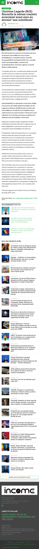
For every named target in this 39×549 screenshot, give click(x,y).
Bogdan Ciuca (14, 23)
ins (25, 514)
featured (12, 514)
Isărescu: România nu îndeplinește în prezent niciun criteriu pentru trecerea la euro (23, 230)
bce (14, 198)
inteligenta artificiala (9, 516)
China (33, 516)
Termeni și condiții (30, 544)
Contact (28, 542)
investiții (9, 519)
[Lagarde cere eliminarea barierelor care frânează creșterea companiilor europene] (5, 210)
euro (31, 198)
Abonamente (20, 542)
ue (21, 514)
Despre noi (10, 542)
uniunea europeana (24, 516)
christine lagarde (22, 198)
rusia (3, 519)
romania (4, 514)
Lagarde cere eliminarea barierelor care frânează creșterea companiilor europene (23, 209)
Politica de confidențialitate (14, 544)
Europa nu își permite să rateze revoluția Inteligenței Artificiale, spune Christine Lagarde (21, 220)
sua (18, 514)
